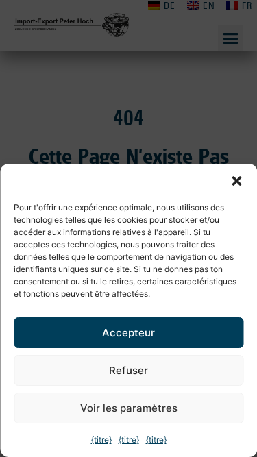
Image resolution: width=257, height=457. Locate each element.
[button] (236, 181)
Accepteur (128, 332)
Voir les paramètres (129, 408)
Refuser (128, 370)
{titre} (101, 439)
